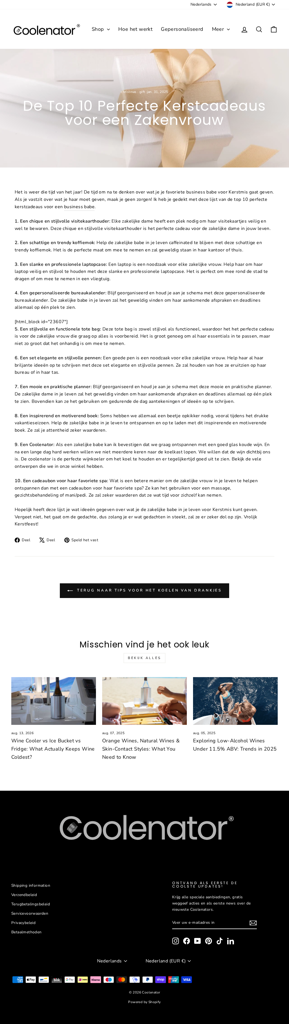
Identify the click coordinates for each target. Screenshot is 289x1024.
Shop (99, 29)
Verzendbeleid (24, 894)
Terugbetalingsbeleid (30, 904)
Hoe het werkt (135, 29)
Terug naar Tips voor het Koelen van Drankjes (148, 590)
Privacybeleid (23, 922)
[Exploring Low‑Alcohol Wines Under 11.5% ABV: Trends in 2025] (235, 701)
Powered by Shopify (144, 1002)
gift (142, 92)
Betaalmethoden (26, 932)
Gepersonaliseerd (182, 29)
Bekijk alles (144, 658)
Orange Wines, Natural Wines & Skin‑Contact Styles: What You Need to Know (141, 748)
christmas (129, 92)
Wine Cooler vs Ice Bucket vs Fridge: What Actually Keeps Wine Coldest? (53, 748)
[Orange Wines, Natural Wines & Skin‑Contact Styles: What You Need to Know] (144, 701)
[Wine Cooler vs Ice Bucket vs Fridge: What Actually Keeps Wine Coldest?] (53, 701)
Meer (218, 29)
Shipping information (30, 885)
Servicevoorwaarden (29, 913)
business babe (79, 207)
